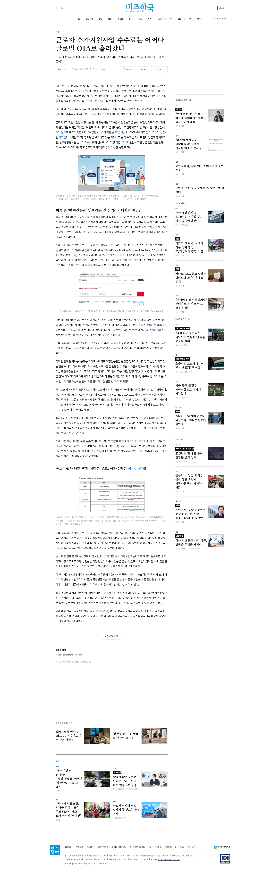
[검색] (62, 8)
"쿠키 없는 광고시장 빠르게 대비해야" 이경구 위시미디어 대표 (190, 116)
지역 (189, 18)
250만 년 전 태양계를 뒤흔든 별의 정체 (188, 453)
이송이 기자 (61, 69)
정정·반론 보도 (170, 847)
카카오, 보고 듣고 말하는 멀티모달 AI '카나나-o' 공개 (190, 276)
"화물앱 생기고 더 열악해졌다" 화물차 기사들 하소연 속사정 (188, 144)
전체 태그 (191, 847)
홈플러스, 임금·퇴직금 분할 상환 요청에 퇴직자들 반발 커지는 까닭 (189, 481)
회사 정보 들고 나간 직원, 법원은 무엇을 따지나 (191, 541)
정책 (130, 18)
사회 (170, 18)
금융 (110, 18)
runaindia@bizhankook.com (69, 655)
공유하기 (113, 636)
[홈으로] (55, 850)
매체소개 (68, 847)
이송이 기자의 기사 (64, 723)
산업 (100, 18)
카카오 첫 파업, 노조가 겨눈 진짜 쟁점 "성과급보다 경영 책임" (189, 245)
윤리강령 (79, 847)
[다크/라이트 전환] (56, 8)
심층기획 (89, 18)
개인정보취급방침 (119, 847)
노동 (140, 18)
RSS (182, 847)
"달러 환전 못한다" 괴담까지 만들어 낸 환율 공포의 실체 (190, 335)
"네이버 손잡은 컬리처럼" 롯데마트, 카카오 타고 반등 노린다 (191, 304)
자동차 (159, 18)
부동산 (120, 18)
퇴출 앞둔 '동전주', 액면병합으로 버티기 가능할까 (188, 389)
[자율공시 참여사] (225, 858)
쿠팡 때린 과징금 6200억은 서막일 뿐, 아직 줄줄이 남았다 (188, 217)
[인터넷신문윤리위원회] (222, 847)
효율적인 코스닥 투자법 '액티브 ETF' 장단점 (189, 364)
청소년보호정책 (155, 847)
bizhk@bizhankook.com (169, 859)
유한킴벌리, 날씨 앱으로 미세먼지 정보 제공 (199, 168)
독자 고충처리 (103, 847)
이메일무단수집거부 (137, 847)
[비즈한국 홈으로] (140, 7)
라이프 (199, 18)
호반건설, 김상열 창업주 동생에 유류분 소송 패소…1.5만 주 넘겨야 (190, 512)
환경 (179, 18)
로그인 (221, 8)
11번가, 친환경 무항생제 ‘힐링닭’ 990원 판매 (199, 190)
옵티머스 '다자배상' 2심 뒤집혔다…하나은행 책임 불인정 (191, 418)
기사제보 (90, 847)
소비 (149, 18)
